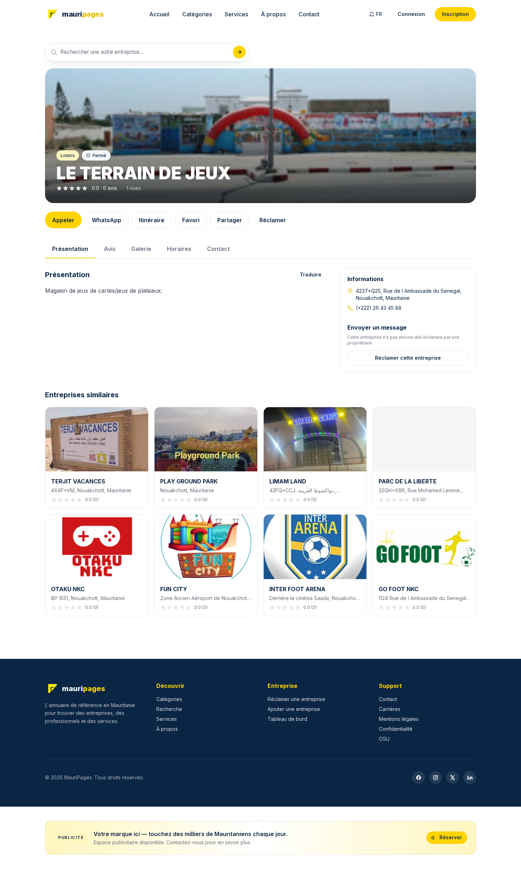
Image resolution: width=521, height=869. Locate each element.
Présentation (70, 248)
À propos (273, 14)
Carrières (389, 709)
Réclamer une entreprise (296, 699)
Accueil (159, 14)
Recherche (169, 709)
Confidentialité (396, 729)
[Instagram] (435, 777)
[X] (452, 777)
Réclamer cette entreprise (408, 358)
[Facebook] (418, 777)
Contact (308, 14)
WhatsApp (106, 220)
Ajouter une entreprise (294, 709)
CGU (384, 739)
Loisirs (68, 155)
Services (236, 14)
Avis (110, 248)
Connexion (411, 14)
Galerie (141, 248)
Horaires (179, 248)
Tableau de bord (287, 719)
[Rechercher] (239, 52)
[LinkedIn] (469, 777)
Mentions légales (399, 719)
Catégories (197, 14)
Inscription (455, 14)
